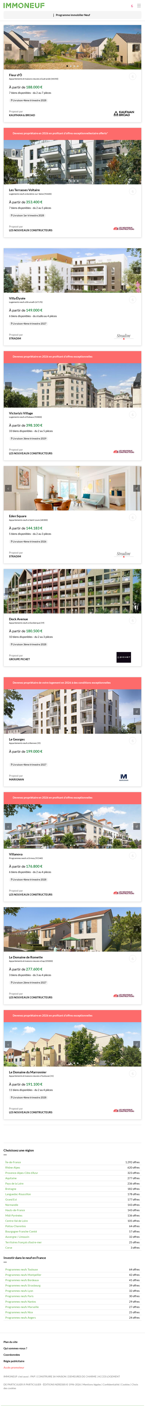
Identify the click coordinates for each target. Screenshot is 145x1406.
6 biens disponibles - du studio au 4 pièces (33, 310)
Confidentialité (111, 1384)
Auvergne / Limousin (17, 1236)
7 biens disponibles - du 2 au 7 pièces (33, 87)
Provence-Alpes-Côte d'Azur (21, 1172)
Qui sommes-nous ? (15, 1348)
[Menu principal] (139, 5)
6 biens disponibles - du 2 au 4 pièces (30, 866)
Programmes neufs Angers (20, 1317)
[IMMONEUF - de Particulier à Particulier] (24, 5)
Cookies (125, 1384)
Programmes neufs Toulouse (21, 1269)
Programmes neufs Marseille (22, 1306)
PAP (32, 1376)
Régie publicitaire (14, 1361)
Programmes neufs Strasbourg (22, 1285)
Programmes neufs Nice (19, 1312)
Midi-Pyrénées (13, 1215)
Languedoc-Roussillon (18, 1194)
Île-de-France (13, 1162)
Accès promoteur (14, 1367)
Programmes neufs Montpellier (23, 1274)
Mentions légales (92, 1384)
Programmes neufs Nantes (20, 1301)
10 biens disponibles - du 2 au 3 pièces (31, 631)
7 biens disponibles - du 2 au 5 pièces (30, 202)
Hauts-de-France (15, 1210)
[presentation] (8, 47)
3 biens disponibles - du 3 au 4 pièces (31, 969)
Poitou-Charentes (15, 1226)
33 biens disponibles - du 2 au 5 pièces (31, 425)
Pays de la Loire (14, 1183)
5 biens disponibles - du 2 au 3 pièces (30, 528)
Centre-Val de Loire (16, 1220)
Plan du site (11, 1341)
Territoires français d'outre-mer (23, 1242)
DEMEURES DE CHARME (82, 1376)
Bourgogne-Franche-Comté (21, 1231)
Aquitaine (11, 1178)
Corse (8, 1247)
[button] (67, 66)
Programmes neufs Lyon (19, 1290)
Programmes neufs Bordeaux (22, 1280)
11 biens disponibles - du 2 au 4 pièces (31, 1084)
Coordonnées (12, 1354)
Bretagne (10, 1188)
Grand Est (11, 1199)
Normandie (11, 1204)
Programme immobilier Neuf (73, 15)
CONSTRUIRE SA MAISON (51, 1376)
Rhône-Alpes (12, 1167)
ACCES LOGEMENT (109, 1376)
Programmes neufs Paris (19, 1296)
